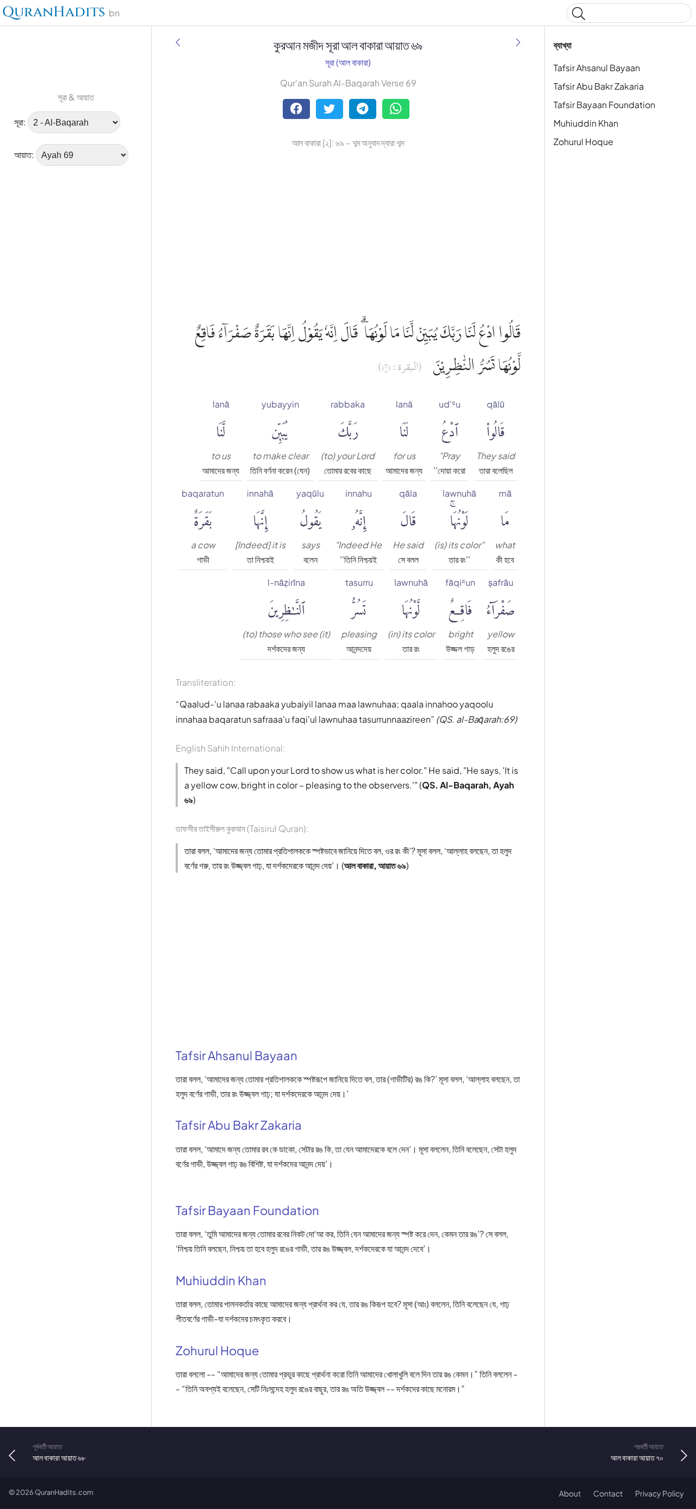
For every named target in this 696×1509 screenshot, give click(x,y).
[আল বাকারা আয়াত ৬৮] (178, 42)
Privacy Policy (659, 1493)
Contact (608, 1493)
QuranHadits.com (64, 1492)
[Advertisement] (43, 340)
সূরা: (20, 122)
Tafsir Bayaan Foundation (604, 104)
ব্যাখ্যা (562, 45)
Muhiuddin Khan (586, 123)
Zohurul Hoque (583, 141)
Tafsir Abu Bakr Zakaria (599, 86)
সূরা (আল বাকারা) (348, 62)
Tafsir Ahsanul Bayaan (597, 67)
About (570, 1493)
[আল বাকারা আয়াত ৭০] (518, 42)
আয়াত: (24, 154)
